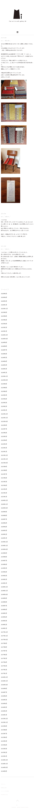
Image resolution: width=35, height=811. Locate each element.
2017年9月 (4, 643)
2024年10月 (4, 338)
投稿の (4, 787)
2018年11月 (4, 590)
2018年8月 (4, 602)
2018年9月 (4, 598)
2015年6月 (4, 737)
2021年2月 (4, 493)
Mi (16, 805)
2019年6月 (4, 564)
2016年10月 (4, 684)
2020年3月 (4, 530)
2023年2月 (4, 406)
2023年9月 (4, 384)
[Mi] (17, 28)
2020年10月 (4, 508)
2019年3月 (4, 575)
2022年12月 (4, 414)
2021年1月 (4, 496)
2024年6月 (4, 353)
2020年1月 (4, 538)
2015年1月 (4, 756)
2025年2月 (4, 327)
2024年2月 (4, 368)
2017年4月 (4, 662)
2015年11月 (4, 722)
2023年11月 (4, 376)
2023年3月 (4, 402)
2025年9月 (4, 312)
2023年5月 (4, 395)
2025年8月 (4, 316)
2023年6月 (4, 391)
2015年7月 (4, 733)
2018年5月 (4, 613)
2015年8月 (4, 730)
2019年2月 (4, 579)
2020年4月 (4, 526)
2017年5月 (4, 658)
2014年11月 (4, 763)
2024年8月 (4, 346)
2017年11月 (4, 636)
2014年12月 (4, 760)
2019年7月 (4, 560)
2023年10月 (4, 380)
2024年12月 (4, 335)
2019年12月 (4, 542)
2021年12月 (4, 455)
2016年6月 (4, 696)
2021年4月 (4, 485)
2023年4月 (4, 399)
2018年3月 (4, 620)
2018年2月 (4, 624)
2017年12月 (4, 632)
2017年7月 (4, 651)
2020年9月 (4, 511)
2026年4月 (4, 297)
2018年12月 (4, 587)
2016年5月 (4, 699)
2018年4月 (4, 617)
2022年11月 (4, 417)
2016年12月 (4, 677)
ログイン (3, 784)
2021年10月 (4, 463)
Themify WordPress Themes (22, 807)
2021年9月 (4, 466)
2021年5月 (4, 481)
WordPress (14, 807)
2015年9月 (4, 726)
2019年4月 (4, 572)
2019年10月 (4, 549)
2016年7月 (4, 692)
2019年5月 (4, 568)
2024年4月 (4, 361)
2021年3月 (4, 489)
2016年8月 (4, 688)
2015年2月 (4, 752)
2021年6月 (4, 478)
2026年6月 (4, 293)
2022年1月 (4, 451)
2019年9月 (4, 553)
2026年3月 (4, 301)
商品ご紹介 (7, 40)
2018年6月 (4, 609)
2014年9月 (4, 771)
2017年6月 (4, 654)
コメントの (5, 791)
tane (2, 40)
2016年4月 (4, 703)
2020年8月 (4, 515)
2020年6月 (4, 523)
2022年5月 (4, 436)
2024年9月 (4, 342)
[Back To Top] (17, 800)
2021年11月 (4, 459)
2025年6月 (4, 320)
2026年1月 (4, 305)
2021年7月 (4, 474)
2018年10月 (4, 594)
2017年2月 (4, 669)
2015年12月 (4, 718)
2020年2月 (4, 534)
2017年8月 (4, 647)
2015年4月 (4, 745)
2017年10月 (4, 639)
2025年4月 (4, 323)
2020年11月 (4, 504)
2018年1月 (4, 628)
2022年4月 (4, 440)
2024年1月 (4, 372)
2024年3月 (4, 365)
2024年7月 (4, 350)
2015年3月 (4, 748)
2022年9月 (4, 425)
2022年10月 (4, 421)
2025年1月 (4, 331)
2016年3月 (4, 707)
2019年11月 (4, 545)
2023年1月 (4, 410)
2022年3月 (4, 444)
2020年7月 (4, 519)
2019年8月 (4, 557)
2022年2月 (4, 448)
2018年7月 (4, 605)
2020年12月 (4, 500)
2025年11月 (4, 308)
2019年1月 (4, 583)
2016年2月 (4, 711)
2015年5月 (4, 741)
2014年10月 (4, 767)
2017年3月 (4, 666)
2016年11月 (4, 681)
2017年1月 (4, 673)
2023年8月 (4, 387)
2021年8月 (4, 470)
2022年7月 (4, 429)
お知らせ (7, 216)
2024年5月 (4, 357)
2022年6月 (4, 432)
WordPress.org (4, 794)
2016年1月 (4, 715)
